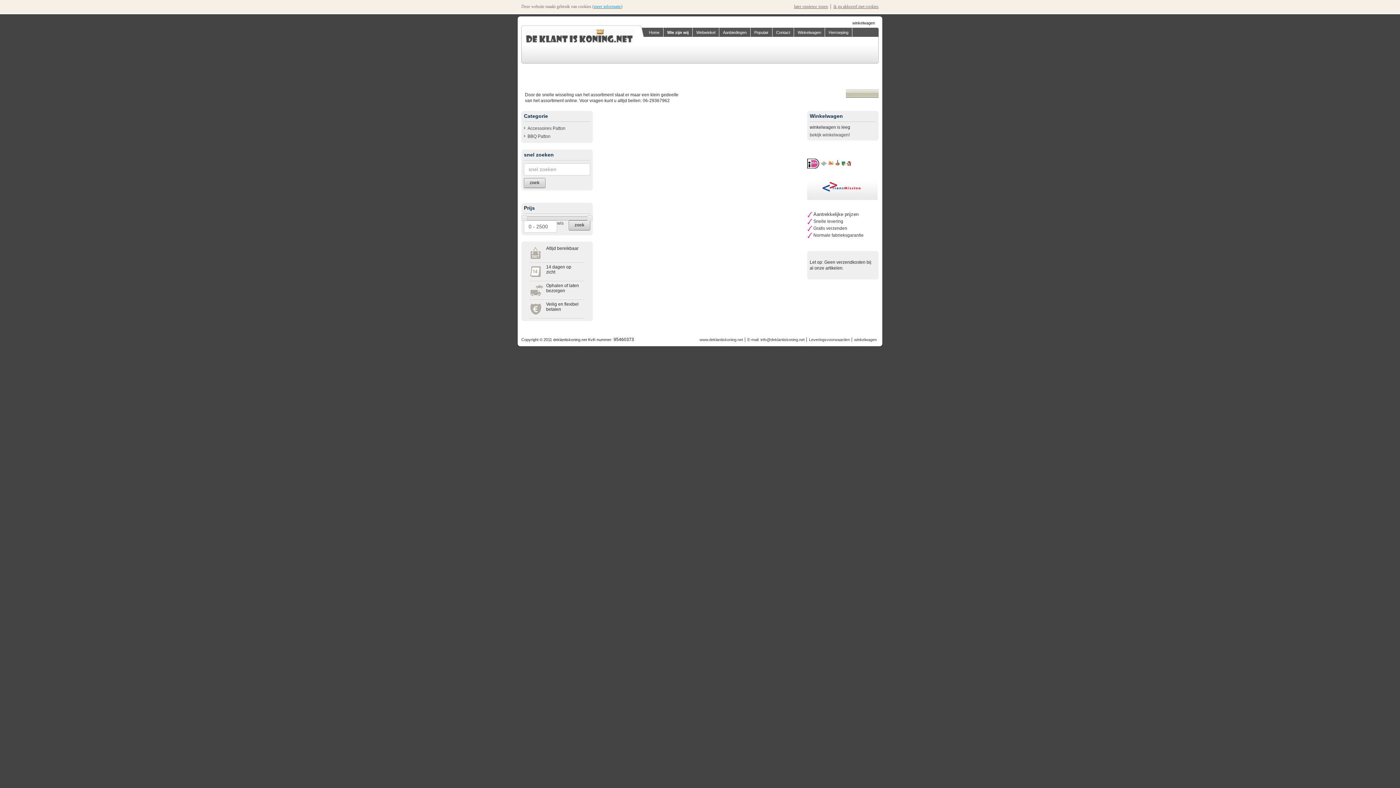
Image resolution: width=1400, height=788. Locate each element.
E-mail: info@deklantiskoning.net (776, 339)
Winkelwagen (809, 32)
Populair (761, 32)
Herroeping (838, 32)
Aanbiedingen (735, 32)
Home (654, 32)
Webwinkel (705, 32)
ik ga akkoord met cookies (856, 6)
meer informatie (607, 6)
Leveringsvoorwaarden (829, 339)
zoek (579, 225)
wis (560, 223)
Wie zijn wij (678, 32)
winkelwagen (863, 23)
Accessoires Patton (546, 128)
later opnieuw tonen (811, 6)
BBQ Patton (539, 136)
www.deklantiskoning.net (721, 339)
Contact (783, 32)
